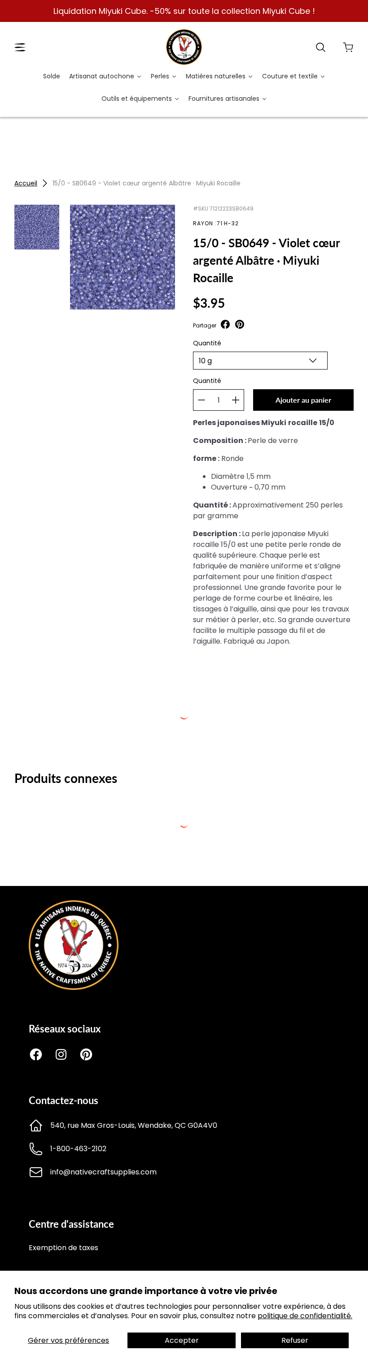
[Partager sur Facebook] (225, 325)
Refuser (294, 1340)
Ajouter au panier (303, 400)
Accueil (25, 183)
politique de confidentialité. (305, 1316)
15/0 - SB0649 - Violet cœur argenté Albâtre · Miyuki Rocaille (147, 183)
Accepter (182, 1340)
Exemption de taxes (63, 1248)
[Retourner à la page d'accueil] (73, 987)
